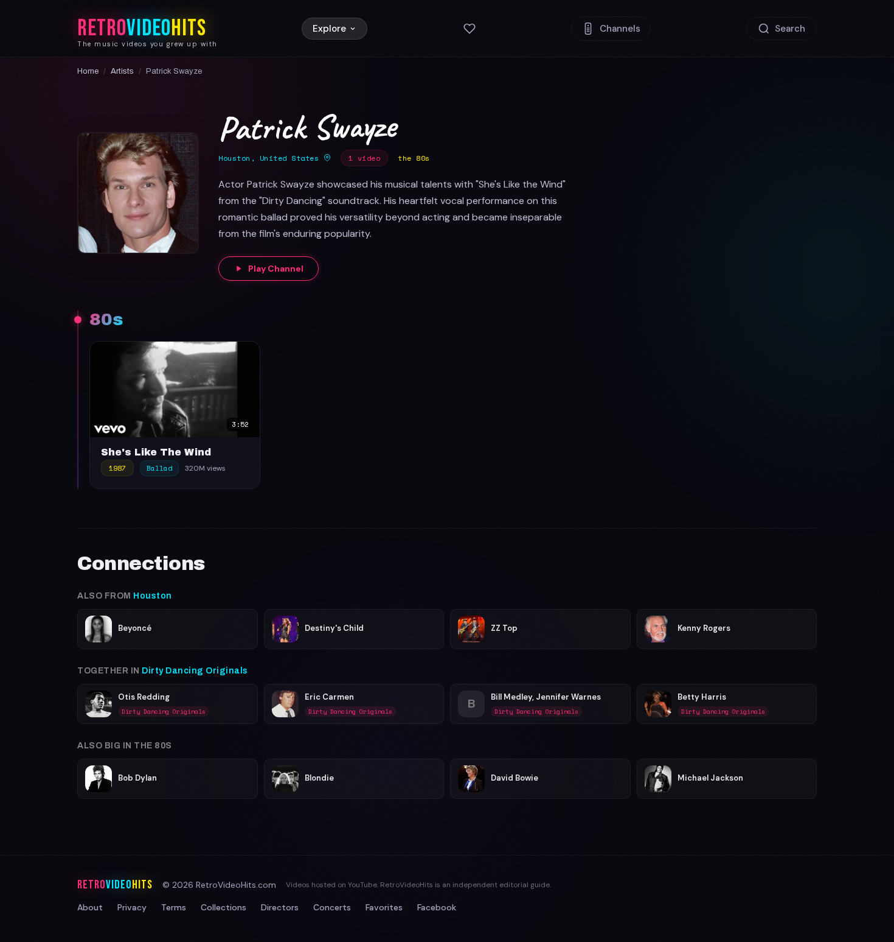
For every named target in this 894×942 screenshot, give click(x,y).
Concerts (332, 907)
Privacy (132, 907)
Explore (329, 29)
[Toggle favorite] (247, 354)
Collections (223, 907)
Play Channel (275, 268)
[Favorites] (469, 29)
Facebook (436, 907)
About (90, 907)
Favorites (384, 907)
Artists (122, 71)
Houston (152, 595)
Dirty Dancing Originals (195, 670)
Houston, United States (271, 158)
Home (88, 71)
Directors (280, 907)
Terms (173, 907)
